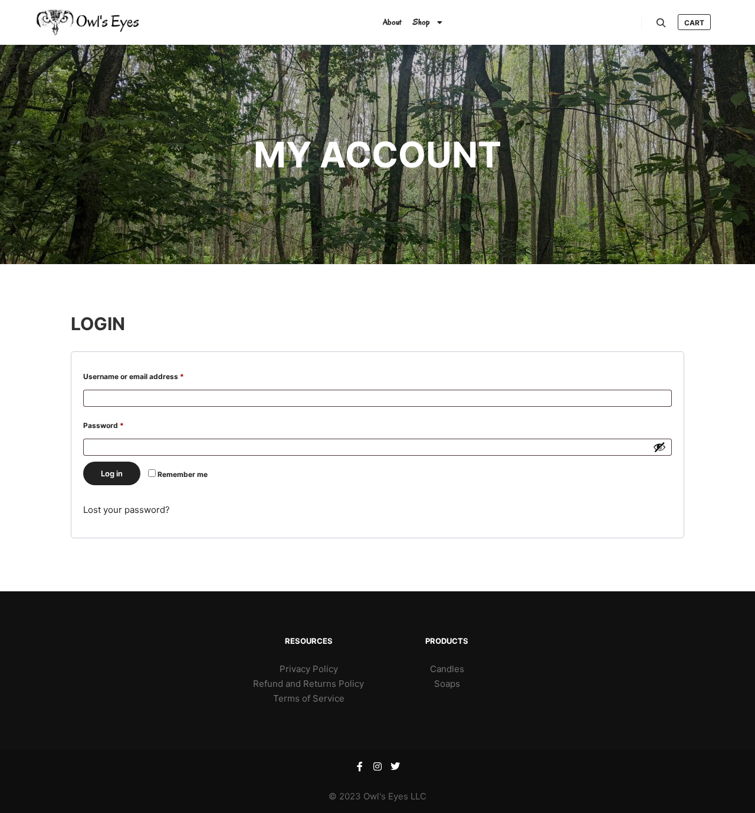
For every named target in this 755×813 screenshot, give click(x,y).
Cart (694, 22)
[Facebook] (359, 766)
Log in (112, 473)
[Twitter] (395, 766)
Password (119, 425)
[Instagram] (377, 766)
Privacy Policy (309, 668)
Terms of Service (308, 698)
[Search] (661, 23)
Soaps (447, 683)
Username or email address (149, 376)
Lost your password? (126, 509)
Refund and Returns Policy (308, 683)
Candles (447, 668)
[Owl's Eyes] (109, 22)
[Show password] (659, 446)
